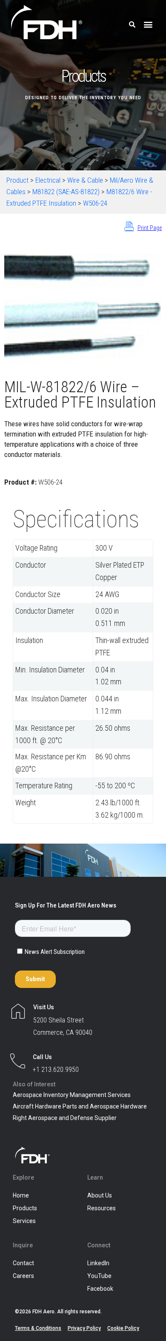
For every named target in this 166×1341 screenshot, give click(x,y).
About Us (99, 1195)
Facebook (100, 1288)
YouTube (99, 1275)
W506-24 (95, 203)
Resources (101, 1208)
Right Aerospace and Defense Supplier (65, 1117)
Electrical (47, 180)
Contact (23, 1263)
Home (21, 1195)
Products (25, 1208)
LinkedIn (98, 1263)
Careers (23, 1275)
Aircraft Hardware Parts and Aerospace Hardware (80, 1106)
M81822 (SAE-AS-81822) (66, 191)
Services (24, 1221)
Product (17, 180)
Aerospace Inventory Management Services (72, 1094)
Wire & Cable (85, 180)
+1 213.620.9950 (56, 1069)
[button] (148, 24)
